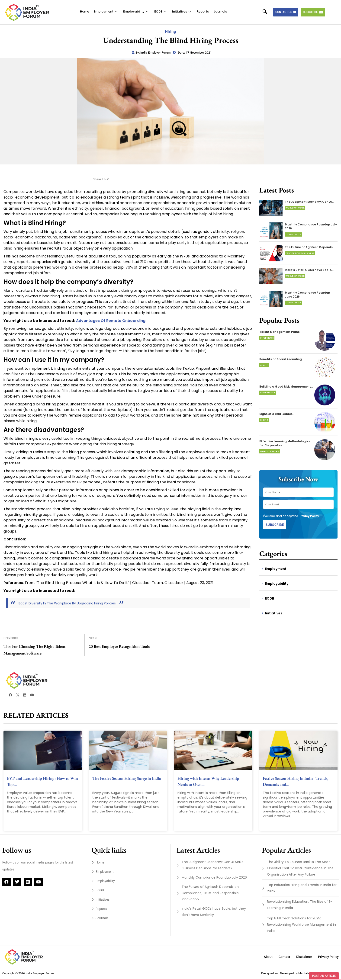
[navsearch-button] (267, 12)
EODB (158, 11)
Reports (203, 11)
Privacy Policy (309, 516)
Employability (134, 11)
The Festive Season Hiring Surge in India (126, 778)
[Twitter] (17, 882)
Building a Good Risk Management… (286, 386)
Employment (103, 11)
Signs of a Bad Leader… (276, 414)
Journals (220, 11)
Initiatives (179, 11)
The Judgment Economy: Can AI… (309, 202)
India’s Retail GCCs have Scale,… (309, 270)
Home (84, 11)
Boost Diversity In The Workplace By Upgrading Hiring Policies (67, 603)
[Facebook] (6, 882)
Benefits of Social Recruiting (280, 359)
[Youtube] (38, 882)
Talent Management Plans (279, 332)
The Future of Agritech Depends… (310, 247)
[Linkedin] (28, 882)
